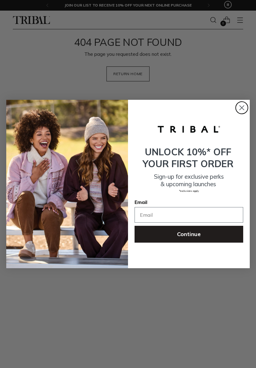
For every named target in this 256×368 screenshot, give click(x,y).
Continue (189, 234)
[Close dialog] (241, 107)
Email (141, 202)
